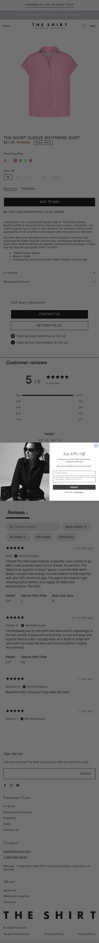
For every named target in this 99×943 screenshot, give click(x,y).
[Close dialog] (96, 445)
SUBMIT (74, 487)
